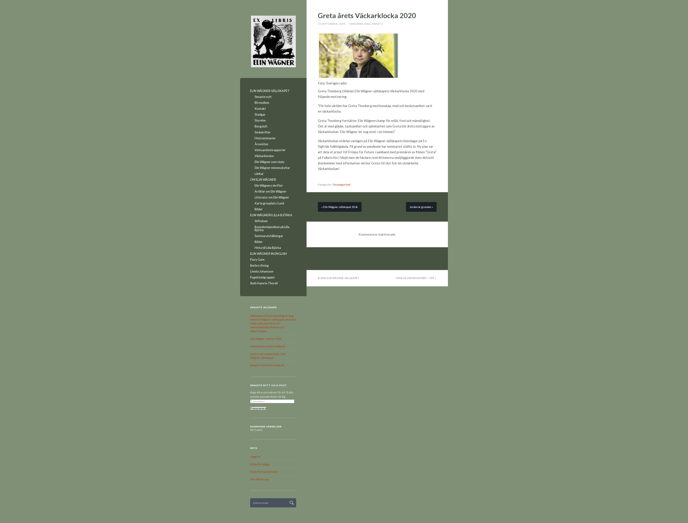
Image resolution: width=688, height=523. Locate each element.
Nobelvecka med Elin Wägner (267, 346)
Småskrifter (263, 132)
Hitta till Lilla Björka (268, 248)
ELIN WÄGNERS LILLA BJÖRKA (271, 215)
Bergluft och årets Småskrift (267, 365)
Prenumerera (258, 408)
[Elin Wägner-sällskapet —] (273, 41)
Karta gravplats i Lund (269, 203)
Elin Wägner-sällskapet (343, 278)
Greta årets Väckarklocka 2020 (367, 15)
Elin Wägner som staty (270, 162)
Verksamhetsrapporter (270, 150)
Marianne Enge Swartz (366, 23)
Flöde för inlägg (259, 464)
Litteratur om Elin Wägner (272, 197)
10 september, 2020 (331, 23)
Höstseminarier (265, 138)
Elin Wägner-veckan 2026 (265, 338)
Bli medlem (262, 103)
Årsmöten (261, 144)
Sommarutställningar (269, 236)
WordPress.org (259, 479)
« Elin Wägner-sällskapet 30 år (339, 207)
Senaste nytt (263, 97)
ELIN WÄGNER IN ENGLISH (268, 253)
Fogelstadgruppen (262, 277)
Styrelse (260, 120)
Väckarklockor (264, 156)
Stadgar (260, 114)
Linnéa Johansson (261, 271)
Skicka (291, 502)
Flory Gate (257, 259)
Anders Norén (416, 278)
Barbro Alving (259, 265)
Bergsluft (261, 126)
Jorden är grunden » (421, 207)
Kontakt (260, 108)
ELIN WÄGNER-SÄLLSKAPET (270, 91)
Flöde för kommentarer (264, 471)
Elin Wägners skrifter (269, 185)
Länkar (259, 174)
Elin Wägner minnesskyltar (272, 168)
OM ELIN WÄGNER (263, 179)
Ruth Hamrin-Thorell (264, 283)
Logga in (255, 456)
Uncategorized (341, 184)
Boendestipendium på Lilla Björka (272, 228)
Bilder (259, 209)
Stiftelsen (261, 221)
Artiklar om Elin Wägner (270, 191)
